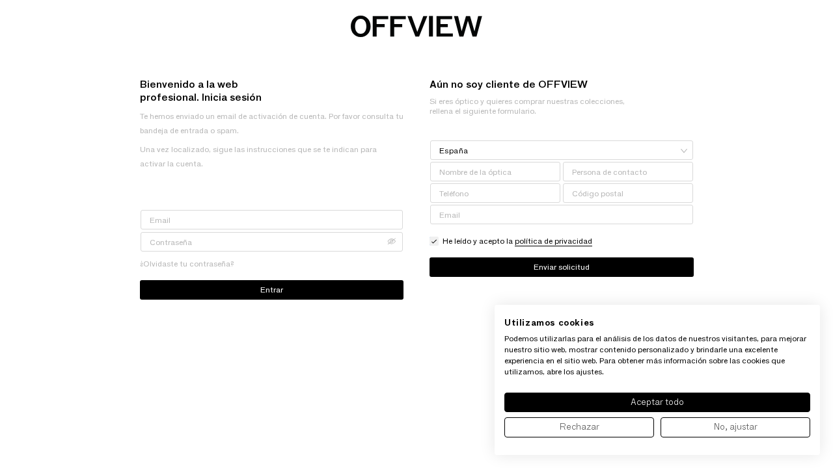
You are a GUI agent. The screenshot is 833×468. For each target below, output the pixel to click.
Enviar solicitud (562, 267)
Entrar (271, 289)
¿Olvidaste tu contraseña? (187, 263)
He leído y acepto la (517, 241)
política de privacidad (553, 241)
